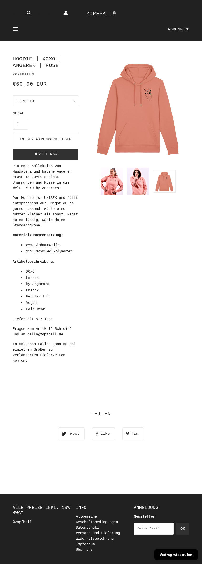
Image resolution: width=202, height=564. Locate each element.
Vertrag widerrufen (176, 554)
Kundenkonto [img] (49, 14)
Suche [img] (19, 14)
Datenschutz (87, 527)
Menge (18, 113)
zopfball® (101, 14)
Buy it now (45, 154)
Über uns (84, 549)
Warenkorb (178, 29)
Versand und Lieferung (98, 533)
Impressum (85, 544)
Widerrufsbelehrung (95, 538)
